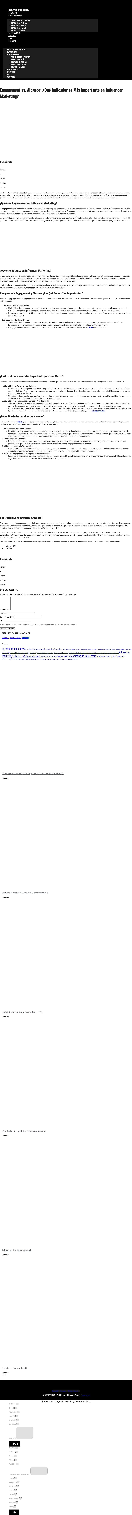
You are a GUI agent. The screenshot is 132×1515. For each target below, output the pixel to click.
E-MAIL (11, 1408)
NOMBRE (12, 1404)
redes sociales (121, 656)
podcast (114, 656)
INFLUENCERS (13, 12)
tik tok (51, 659)
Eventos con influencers (81, 653)
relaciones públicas (9, 659)
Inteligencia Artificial (63, 656)
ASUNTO (12, 1416)
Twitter (11, 1494)
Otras (11, 1506)
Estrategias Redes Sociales (70, 653)
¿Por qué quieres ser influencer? (19, 1474)
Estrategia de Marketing (49, 653)
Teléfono (12, 1452)
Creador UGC (13, 653)
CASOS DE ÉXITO (14, 33)
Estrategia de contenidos (38, 653)
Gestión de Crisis (90, 653)
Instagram (12, 1482)
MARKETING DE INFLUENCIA (18, 10)
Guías (95, 653)
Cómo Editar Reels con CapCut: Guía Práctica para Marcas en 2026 (24, 1131)
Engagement (30, 653)
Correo (11, 1456)
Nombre (3, 613)
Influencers (17, 656)
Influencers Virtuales (53, 656)
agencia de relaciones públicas (70, 649)
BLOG (10, 38)
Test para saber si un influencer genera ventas (17, 1250)
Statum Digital (85, 1395)
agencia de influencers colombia (35, 649)
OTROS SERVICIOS (15, 15)
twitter (57, 659)
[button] (50, 45)
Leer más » (5, 778)
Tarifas (11, 1478)
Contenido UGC (5, 653)
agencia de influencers (13, 649)
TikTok (11, 1490)
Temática (12, 1464)
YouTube (12, 1502)
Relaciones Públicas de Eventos (22, 659)
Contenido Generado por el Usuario (123, 649)
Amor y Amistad (81, 649)
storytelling (34, 659)
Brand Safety (88, 649)
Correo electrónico (7, 617)
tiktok (48, 659)
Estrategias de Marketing (59, 653)
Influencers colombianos (31, 656)
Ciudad (11, 1460)
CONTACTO (12, 41)
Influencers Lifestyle (45, 656)
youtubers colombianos (71, 659)
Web (2, 621)
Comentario (5, 610)
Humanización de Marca (102, 653)
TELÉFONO (13, 1412)
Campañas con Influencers (97, 649)
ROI (30, 659)
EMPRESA (12, 1420)
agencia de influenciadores (54, 649)
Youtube (64, 659)
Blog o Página (14, 1498)
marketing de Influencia (104, 656)
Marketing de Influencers (83, 656)
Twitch (54, 659)
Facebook (12, 1486)
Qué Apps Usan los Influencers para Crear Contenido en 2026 (22, 1011)
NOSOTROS (12, 35)
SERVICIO (12, 1424)
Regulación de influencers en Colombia (14, 1368)
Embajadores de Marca (21, 653)
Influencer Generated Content (113, 653)
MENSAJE (12, 1438)
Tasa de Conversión (41, 659)
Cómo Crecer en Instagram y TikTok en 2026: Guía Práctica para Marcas (25, 892)
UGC (61, 659)
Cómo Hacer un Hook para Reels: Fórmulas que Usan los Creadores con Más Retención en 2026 (33, 773)
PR (116, 656)
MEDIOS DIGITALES (18, 30)
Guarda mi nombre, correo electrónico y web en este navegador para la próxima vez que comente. (39, 625)
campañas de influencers (109, 649)
